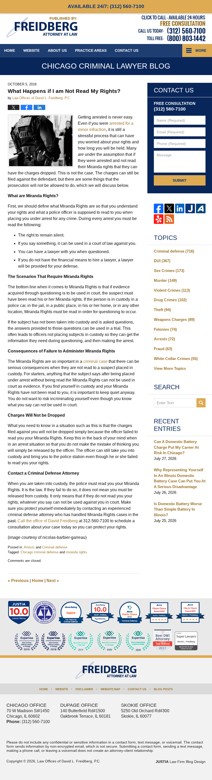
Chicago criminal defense (39, 552)
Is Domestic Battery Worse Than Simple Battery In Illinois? (178, 509)
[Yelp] (158, 219)
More (200, 50)
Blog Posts (163, 689)
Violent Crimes (172, 290)
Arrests (29, 547)
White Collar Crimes (176, 358)
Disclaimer (84, 689)
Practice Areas (91, 50)
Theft (162, 309)
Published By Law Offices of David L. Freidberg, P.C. (172, 28)
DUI (162, 261)
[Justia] (190, 208)
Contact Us (137, 689)
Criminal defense (54, 547)
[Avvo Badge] (71, 612)
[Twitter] (169, 208)
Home (9, 50)
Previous (18, 580)
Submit (180, 180)
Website (31, 50)
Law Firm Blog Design (181, 762)
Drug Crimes (170, 300)
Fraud (163, 349)
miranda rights (76, 552)
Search (201, 402)
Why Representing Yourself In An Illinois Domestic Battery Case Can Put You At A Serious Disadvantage (180, 478)
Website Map (110, 689)
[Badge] (109, 641)
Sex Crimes (169, 270)
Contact (126, 50)
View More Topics (170, 368)
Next (53, 580)
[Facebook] (158, 208)
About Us (57, 50)
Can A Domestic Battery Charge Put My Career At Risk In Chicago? (176, 447)
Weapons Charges (174, 319)
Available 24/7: (106, 6)
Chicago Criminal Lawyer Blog (41, 27)
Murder (165, 280)
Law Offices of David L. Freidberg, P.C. (69, 761)
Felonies (165, 329)
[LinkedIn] (180, 208)
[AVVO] (201, 208)
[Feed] (169, 219)
